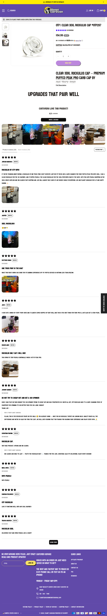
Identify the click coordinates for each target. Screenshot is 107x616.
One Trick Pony (66, 82)
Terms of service (51, 606)
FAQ (72, 571)
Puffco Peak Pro (67, 78)
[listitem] (12, 134)
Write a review (53, 119)
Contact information (77, 606)
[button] (3, 10)
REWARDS (74, 575)
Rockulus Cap (80, 73)
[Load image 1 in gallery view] (5, 26)
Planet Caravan (50, 613)
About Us (74, 563)
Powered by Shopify (61, 613)
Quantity (59, 51)
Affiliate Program (77, 559)
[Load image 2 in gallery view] (5, 34)
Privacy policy (38, 606)
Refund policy (27, 606)
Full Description (61, 85)
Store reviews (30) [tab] (24, 150)
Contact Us (74, 567)
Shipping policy (64, 606)
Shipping (59, 45)
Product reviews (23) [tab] (9, 150)
